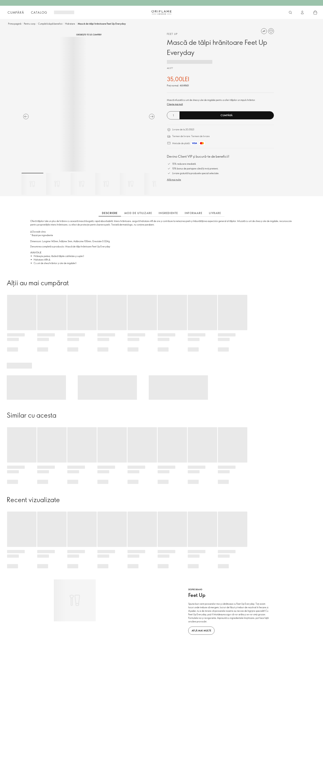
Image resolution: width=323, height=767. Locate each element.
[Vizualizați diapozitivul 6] (155, 184)
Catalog (39, 12)
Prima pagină (14, 23)
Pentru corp (29, 23)
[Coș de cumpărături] (315, 12)
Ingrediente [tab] (168, 213)
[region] (89, 104)
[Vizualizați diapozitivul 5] (131, 184)
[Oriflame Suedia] (161, 12)
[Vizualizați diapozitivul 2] (57, 184)
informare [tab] (193, 213)
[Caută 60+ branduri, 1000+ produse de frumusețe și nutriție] (290, 12)
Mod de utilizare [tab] (138, 213)
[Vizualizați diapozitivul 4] (106, 184)
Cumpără (16, 12)
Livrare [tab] (215, 213)
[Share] (264, 31)
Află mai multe (174, 179)
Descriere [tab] (109, 213)
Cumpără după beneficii (50, 23)
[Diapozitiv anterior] (26, 116)
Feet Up (172, 34)
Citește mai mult (175, 104)
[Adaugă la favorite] (271, 31)
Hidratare (70, 23)
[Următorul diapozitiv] (151, 116)
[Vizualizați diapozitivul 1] (32, 184)
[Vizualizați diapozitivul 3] (82, 184)
